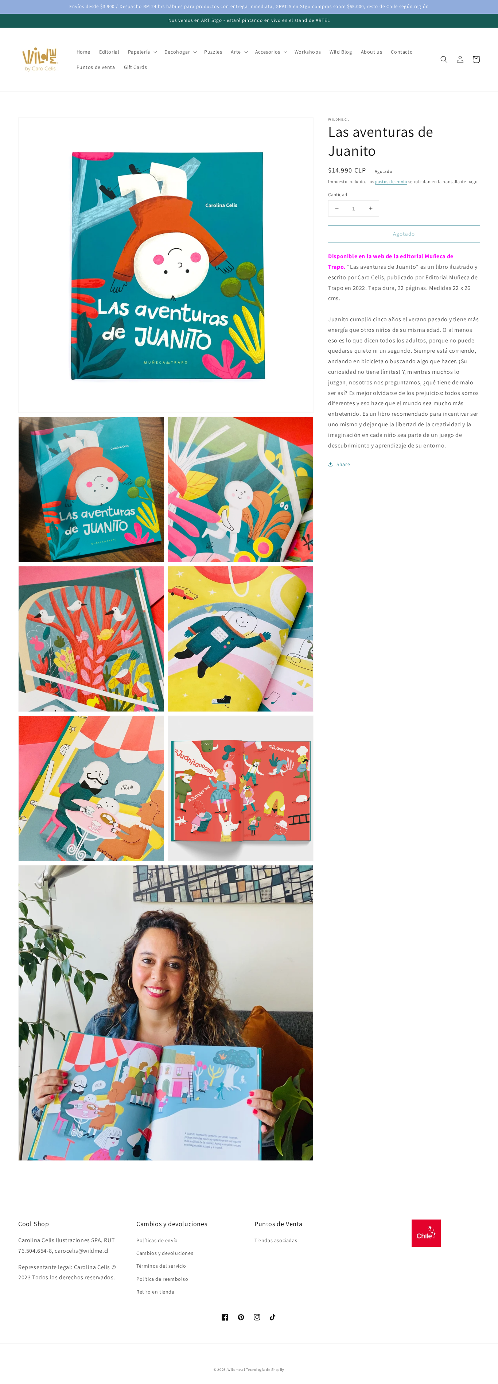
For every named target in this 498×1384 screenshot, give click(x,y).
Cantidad (337, 194)
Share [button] (343, 464)
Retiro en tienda (155, 1291)
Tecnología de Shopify (265, 1369)
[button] (444, 59)
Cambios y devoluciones (164, 1253)
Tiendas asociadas (275, 1240)
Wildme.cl (236, 1369)
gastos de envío (391, 181)
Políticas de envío (157, 1240)
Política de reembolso (162, 1279)
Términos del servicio (161, 1266)
